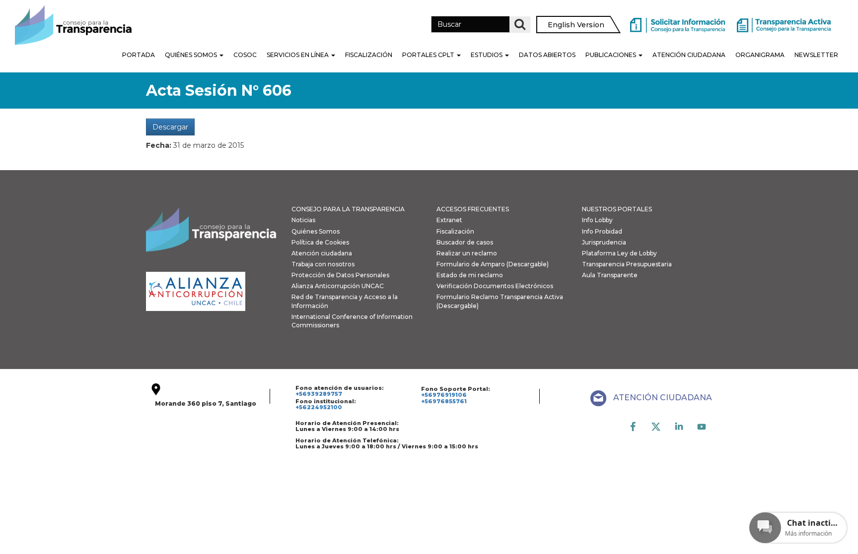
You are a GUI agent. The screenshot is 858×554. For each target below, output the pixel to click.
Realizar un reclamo (466, 253)
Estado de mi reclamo (469, 275)
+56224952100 (318, 407)
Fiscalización (368, 55)
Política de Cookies (320, 242)
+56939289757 (318, 393)
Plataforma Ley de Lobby (619, 253)
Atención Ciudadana (688, 55)
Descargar (170, 127)
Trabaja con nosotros (323, 264)
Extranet (449, 220)
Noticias (303, 220)
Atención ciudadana (321, 253)
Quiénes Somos (191, 55)
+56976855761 (444, 401)
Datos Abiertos (547, 55)
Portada (138, 55)
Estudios (487, 55)
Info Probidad (602, 231)
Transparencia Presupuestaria (627, 264)
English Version (576, 24)
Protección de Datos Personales (340, 275)
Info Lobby (597, 220)
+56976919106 (444, 394)
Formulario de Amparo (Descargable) (492, 264)
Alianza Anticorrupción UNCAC (337, 286)
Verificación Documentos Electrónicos (494, 286)
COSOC (245, 55)
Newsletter (816, 55)
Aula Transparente (610, 275)
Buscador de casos (464, 242)
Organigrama (760, 55)
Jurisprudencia (604, 242)
